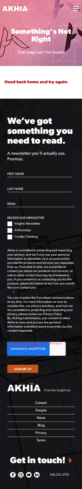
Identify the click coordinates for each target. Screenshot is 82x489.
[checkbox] (41, 230)
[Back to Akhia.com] (34, 9)
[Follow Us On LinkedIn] (37, 475)
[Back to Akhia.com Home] (39, 388)
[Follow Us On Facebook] (13, 475)
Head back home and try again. (37, 82)
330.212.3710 (59, 475)
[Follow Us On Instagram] (21, 475)
